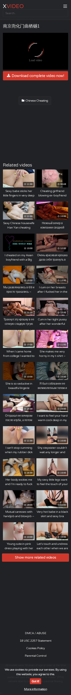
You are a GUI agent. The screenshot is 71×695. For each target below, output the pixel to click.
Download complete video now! (37, 76)
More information (35, 689)
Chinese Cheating (36, 101)
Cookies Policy (35, 648)
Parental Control (35, 656)
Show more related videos (35, 557)
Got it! (35, 681)
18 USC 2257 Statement (36, 641)
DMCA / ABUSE (35, 633)
